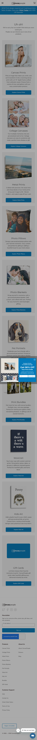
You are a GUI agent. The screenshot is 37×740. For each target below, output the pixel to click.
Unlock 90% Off (32, 376)
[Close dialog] (34, 359)
